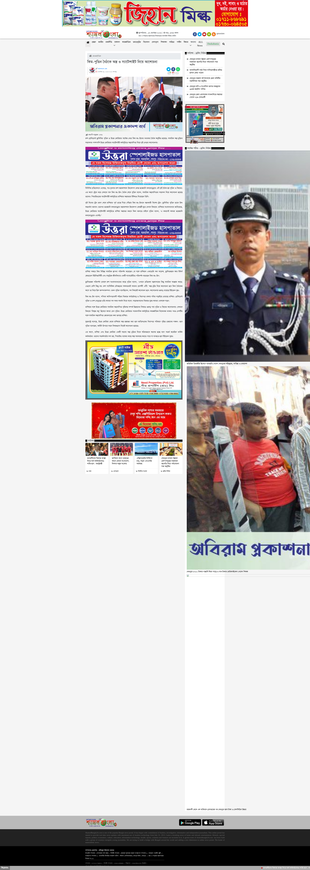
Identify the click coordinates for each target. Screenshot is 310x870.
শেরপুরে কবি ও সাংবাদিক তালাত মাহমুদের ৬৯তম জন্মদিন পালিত (205, 88)
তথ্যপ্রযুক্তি (137, 42)
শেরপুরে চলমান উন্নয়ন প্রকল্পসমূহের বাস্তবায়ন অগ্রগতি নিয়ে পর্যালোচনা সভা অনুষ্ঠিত (170, 462)
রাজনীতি (109, 42)
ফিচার (186, 42)
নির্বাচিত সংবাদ (142, 471)
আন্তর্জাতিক (126, 42)
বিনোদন (146, 42)
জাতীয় (100, 42)
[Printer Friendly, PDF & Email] (174, 73)
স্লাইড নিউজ (166, 471)
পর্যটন (179, 42)
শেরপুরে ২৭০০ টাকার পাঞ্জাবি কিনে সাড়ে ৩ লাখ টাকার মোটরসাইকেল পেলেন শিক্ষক (217, 571)
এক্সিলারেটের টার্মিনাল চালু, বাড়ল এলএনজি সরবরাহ (144, 461)
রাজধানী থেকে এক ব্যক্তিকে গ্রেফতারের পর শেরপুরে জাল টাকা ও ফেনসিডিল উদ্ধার (216, 809)
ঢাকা (90, 471)
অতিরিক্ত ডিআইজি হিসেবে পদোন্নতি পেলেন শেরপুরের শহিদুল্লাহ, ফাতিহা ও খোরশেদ (217, 363)
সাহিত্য (171, 42)
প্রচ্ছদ (94, 42)
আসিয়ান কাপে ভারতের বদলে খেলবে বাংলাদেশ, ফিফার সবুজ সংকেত (120, 461)
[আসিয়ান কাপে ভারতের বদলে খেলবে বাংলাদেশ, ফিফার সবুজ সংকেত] (121, 449)
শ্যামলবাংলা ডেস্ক (102, 69)
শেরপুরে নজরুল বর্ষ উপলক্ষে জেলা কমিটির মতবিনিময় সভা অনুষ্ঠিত (205, 79)
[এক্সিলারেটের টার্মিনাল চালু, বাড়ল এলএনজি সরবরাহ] (146, 449)
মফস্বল (117, 42)
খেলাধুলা (155, 42)
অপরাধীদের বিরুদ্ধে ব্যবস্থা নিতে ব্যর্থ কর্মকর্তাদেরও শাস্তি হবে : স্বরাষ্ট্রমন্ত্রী (96, 461)
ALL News (200, 44)
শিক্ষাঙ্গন (164, 42)
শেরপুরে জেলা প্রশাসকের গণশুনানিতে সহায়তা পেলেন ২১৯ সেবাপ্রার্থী (206, 96)
